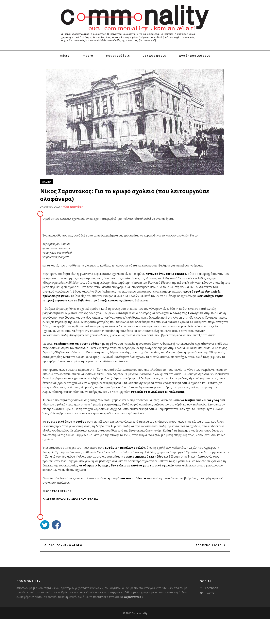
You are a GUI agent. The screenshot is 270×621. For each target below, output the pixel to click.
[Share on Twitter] (45, 525)
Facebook (211, 588)
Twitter (209, 593)
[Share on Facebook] (56, 525)
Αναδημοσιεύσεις (194, 55)
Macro (87, 55)
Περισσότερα (133, 597)
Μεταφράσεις (154, 55)
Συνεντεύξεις (118, 55)
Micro (65, 55)
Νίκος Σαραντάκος (73, 206)
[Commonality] (135, 43)
